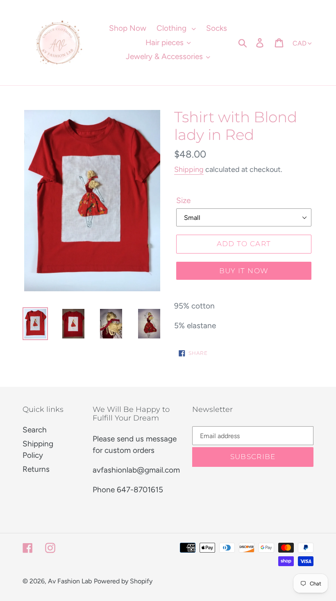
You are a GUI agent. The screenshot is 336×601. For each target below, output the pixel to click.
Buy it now (244, 271)
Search (35, 429)
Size (183, 200)
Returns (36, 469)
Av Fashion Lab (70, 581)
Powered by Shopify (123, 581)
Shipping (189, 169)
